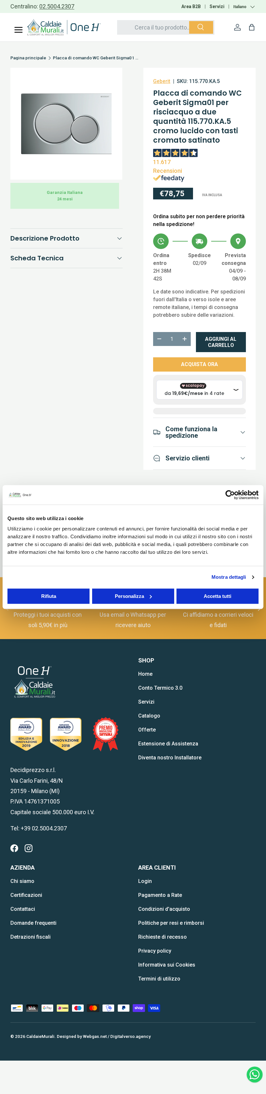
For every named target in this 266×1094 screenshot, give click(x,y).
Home (145, 674)
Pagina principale (28, 58)
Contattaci (22, 909)
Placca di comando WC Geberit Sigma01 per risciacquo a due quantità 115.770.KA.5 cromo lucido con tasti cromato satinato (96, 58)
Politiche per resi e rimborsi (171, 923)
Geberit (161, 81)
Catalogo (149, 716)
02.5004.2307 (56, 6)
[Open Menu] (18, 30)
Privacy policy (154, 951)
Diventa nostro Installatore (169, 758)
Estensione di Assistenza (168, 744)
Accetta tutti (217, 596)
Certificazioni (26, 895)
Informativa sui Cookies (166, 965)
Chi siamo (22, 881)
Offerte (147, 730)
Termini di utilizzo (159, 979)
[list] (66, 123)
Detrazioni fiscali (30, 937)
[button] (252, 27)
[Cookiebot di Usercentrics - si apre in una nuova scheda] (230, 495)
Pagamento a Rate (160, 895)
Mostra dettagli (229, 577)
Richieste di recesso (162, 937)
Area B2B (191, 6)
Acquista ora (199, 364)
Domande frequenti (33, 923)
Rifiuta (48, 596)
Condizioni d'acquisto (164, 909)
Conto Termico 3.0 (160, 688)
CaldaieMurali (40, 1036)
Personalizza (129, 596)
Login (145, 881)
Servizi (217, 6)
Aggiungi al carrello (220, 342)
